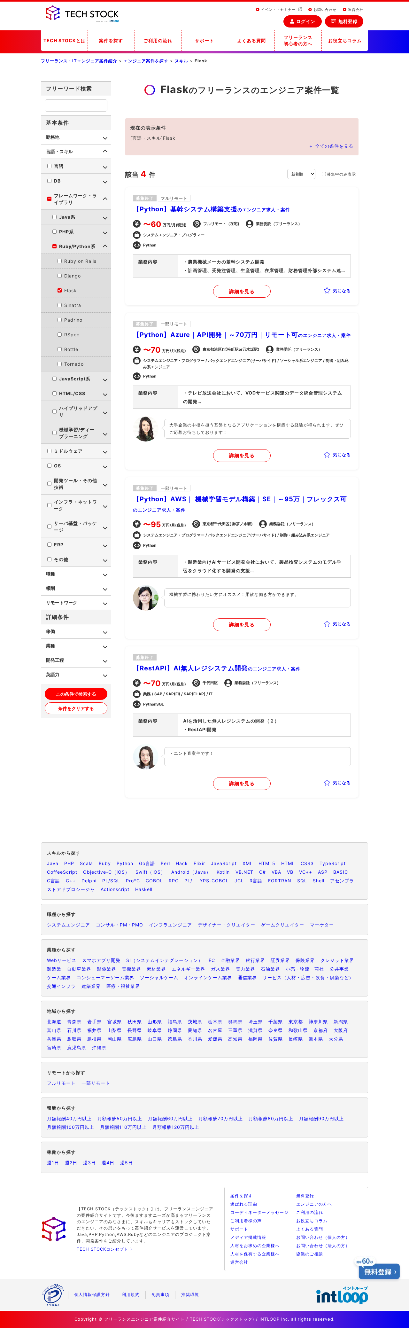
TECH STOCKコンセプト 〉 (106, 1249)
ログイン (305, 21)
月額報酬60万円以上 (170, 1118)
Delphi (88, 880)
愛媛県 (215, 1039)
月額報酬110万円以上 (123, 1127)
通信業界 (247, 977)
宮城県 (114, 1021)
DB (57, 181)
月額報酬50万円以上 (119, 1118)
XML (248, 863)
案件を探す (111, 40)
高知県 (235, 1039)
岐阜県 (155, 1030)
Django (72, 275)
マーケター (322, 924)
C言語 (53, 880)
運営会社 (355, 9)
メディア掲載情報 (248, 1237)
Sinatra (72, 305)
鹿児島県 (76, 1047)
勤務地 (52, 137)
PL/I (189, 880)
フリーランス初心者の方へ (298, 40)
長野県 (134, 1030)
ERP (59, 544)
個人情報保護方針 (92, 1294)
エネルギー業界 (188, 969)
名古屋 (215, 1030)
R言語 (256, 880)
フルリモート (61, 1083)
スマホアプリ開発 (101, 960)
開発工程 (55, 660)
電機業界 (131, 969)
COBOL (154, 880)
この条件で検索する (76, 694)
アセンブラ (342, 880)
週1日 (53, 1162)
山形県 (155, 1021)
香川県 (195, 1039)
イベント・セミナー (278, 9)
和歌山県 (298, 1030)
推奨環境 (190, 1294)
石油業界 (270, 969)
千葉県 (275, 1021)
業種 (50, 645)
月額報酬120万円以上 (175, 1127)
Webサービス (61, 960)
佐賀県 (275, 1039)
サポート (204, 40)
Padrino (73, 320)
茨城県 (195, 1021)
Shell (318, 880)
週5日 (126, 1162)
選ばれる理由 (243, 1204)
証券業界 (280, 960)
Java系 (67, 217)
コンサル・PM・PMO (119, 924)
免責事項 (160, 1294)
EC (212, 960)
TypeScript (333, 863)
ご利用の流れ (157, 40)
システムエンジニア (68, 924)
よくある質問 (251, 40)
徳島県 (175, 1039)
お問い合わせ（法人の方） (323, 1245)
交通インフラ (61, 986)
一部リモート (95, 1083)
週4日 (108, 1162)
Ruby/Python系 (77, 246)
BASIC (340, 872)
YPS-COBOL (214, 880)
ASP (323, 872)
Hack (182, 863)
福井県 (94, 1030)
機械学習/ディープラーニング (77, 433)
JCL (239, 880)
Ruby (105, 863)
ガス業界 (220, 969)
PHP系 (66, 231)
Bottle (71, 349)
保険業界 (305, 960)
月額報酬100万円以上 (70, 1127)
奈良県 (275, 1030)
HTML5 (267, 863)
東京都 (296, 1021)
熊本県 (316, 1039)
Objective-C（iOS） (106, 872)
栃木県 (215, 1021)
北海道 (54, 1021)
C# (262, 872)
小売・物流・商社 (305, 969)
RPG (174, 880)
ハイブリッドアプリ (78, 411)
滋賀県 (255, 1030)
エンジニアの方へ (314, 1204)
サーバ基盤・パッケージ (75, 526)
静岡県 (175, 1030)
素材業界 (156, 969)
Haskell (143, 889)
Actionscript (115, 889)
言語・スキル (59, 151)
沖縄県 (99, 1047)
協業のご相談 (309, 1253)
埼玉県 (255, 1021)
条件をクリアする (76, 708)
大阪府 (341, 1030)
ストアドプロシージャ (71, 889)
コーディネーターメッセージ (259, 1212)
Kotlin (223, 872)
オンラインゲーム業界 (208, 977)
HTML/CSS (72, 393)
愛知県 (195, 1030)
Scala (86, 863)
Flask (70, 290)
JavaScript (224, 863)
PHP (69, 863)
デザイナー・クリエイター (226, 924)
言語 (59, 166)
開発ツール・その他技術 (75, 484)
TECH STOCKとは (64, 40)
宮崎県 (54, 1047)
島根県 (94, 1039)
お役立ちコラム (345, 40)
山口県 (155, 1039)
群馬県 (235, 1021)
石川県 (74, 1030)
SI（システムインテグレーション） (164, 960)
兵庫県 (54, 1039)
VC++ (305, 872)
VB (290, 872)
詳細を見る (242, 291)
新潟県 (341, 1021)
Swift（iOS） (150, 872)
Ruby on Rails (80, 261)
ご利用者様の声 (246, 1220)
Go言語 (147, 863)
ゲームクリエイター (282, 924)
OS (57, 465)
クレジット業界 (337, 960)
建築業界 (91, 986)
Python (125, 863)
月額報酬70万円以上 (220, 1118)
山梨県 (114, 1030)
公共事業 (339, 969)
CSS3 (307, 863)
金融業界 (230, 960)
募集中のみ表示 (341, 174)
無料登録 (348, 21)
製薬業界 (106, 969)
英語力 (52, 674)
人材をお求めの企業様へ (255, 1245)
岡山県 (114, 1039)
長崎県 (296, 1039)
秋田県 (134, 1021)
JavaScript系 (74, 378)
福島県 (175, 1021)
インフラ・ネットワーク (75, 505)
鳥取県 (74, 1039)
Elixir (199, 863)
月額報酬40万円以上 (69, 1118)
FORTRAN (279, 880)
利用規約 (131, 1294)
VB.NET (244, 872)
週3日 (89, 1162)
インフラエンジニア (170, 924)
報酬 (50, 588)
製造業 (54, 969)
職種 (50, 573)
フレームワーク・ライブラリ (75, 199)
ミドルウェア (68, 451)
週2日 (71, 1162)
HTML (288, 863)
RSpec (72, 334)
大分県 (336, 1039)
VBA (276, 872)
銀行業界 (255, 960)
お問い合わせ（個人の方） (323, 1237)
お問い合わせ (324, 9)
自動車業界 (79, 969)
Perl (165, 863)
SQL (302, 880)
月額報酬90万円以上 (321, 1118)
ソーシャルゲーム (159, 977)
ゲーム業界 (59, 977)
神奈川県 (318, 1021)
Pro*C (133, 880)
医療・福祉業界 (123, 986)
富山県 (54, 1030)
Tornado (74, 364)
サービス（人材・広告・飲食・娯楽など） (308, 977)
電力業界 (245, 969)
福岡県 (255, 1039)
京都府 (320, 1030)
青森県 (74, 1021)
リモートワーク (61, 602)
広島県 (134, 1039)
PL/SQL (111, 880)
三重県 (235, 1030)
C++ (71, 880)
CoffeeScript (62, 872)
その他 (61, 559)
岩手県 (94, 1021)
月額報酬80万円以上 (271, 1118)
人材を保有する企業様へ (255, 1253)
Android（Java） (191, 872)
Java (52, 863)
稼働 (50, 631)
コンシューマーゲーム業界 (105, 977)
